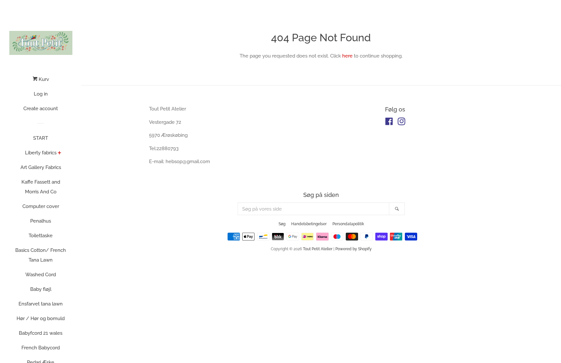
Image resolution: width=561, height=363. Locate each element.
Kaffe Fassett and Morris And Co (40, 187)
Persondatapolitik (348, 224)
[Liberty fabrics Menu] (59, 153)
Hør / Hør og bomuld (41, 318)
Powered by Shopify (353, 249)
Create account (40, 108)
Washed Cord (40, 275)
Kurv (43, 79)
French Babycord (40, 348)
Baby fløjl (40, 289)
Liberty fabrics (40, 153)
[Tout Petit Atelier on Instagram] (401, 123)
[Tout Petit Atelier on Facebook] (389, 123)
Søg (282, 224)
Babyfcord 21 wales (40, 333)
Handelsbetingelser (309, 224)
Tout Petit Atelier (317, 249)
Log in (41, 94)
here (347, 56)
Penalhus (40, 221)
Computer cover (40, 206)
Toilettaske (41, 236)
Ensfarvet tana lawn (41, 304)
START (40, 138)
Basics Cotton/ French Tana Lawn (40, 255)
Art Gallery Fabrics (40, 167)
